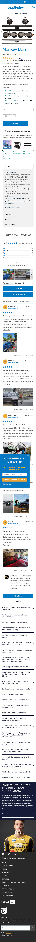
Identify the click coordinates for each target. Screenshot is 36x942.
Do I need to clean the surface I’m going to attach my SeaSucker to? (16, 765)
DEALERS (5, 879)
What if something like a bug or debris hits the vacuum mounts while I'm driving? (16, 674)
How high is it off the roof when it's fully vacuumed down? (16, 706)
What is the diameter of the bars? (14, 713)
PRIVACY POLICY (8, 889)
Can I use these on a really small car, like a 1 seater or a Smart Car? (17, 726)
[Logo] (16, 7)
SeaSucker (7, 54)
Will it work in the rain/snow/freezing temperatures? (15, 616)
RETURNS (5, 876)
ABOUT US (6, 869)
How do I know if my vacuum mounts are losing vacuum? (17, 651)
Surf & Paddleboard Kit (6, 154)
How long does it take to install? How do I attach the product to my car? (17, 643)
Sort (15, 301)
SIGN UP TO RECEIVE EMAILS (14, 480)
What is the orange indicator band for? (16, 772)
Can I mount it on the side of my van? (15, 700)
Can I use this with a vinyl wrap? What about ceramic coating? (16, 629)
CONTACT (5, 886)
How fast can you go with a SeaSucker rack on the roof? (16, 608)
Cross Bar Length (7, 107)
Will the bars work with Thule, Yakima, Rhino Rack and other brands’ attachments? (16, 735)
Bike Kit (15, 151)
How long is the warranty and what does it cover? (16, 758)
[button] (33, 7)
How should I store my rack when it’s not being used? (17, 743)
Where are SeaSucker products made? (16, 777)
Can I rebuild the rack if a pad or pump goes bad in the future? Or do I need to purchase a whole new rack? (16, 659)
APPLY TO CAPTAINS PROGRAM (14, 882)
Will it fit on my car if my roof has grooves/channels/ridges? (14, 719)
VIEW (18, 845)
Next (33, 30)
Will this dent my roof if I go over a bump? (14, 636)
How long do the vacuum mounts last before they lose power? (15, 682)
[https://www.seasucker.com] (8, 13)
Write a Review (22, 295)
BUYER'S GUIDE (7, 866)
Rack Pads (26, 151)
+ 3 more (24, 510)
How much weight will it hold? (13, 694)
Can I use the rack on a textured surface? (17, 689)
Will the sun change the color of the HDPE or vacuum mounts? (15, 751)
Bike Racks (14, 13)
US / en (28, 2)
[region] (18, 274)
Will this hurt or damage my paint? (14, 622)
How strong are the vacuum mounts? (15, 667)
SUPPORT (5, 872)
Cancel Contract (7, 896)
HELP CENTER (7, 892)
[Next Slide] (31, 274)
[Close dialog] (28, 455)
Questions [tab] (20, 283)
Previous (2, 30)
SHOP (4, 862)
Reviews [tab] (8, 283)
